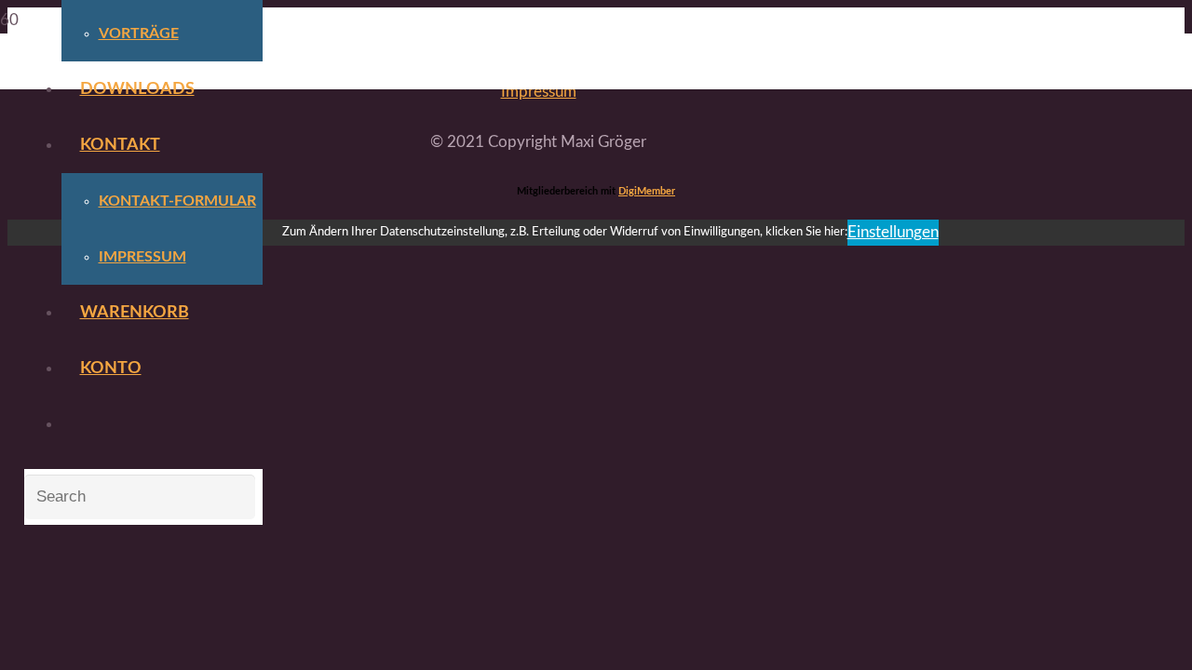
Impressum (538, 92)
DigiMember (646, 191)
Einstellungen (893, 232)
